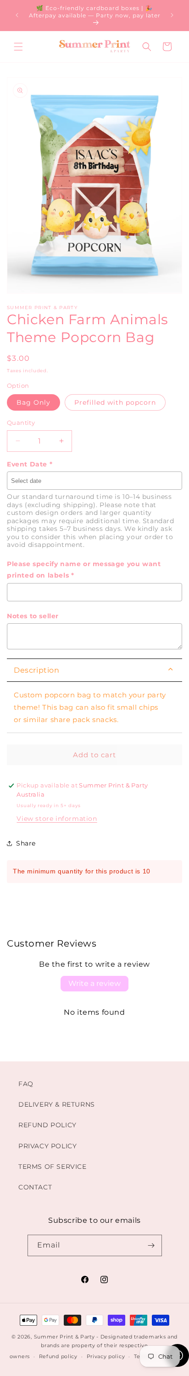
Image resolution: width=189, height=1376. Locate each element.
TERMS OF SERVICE (52, 1166)
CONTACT (35, 1187)
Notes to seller (33, 616)
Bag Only (33, 402)
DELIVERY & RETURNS (56, 1104)
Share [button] (26, 843)
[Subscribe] (151, 1245)
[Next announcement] (172, 15)
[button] (18, 47)
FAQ (25, 1084)
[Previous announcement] (17, 15)
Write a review (94, 983)
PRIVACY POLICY (47, 1146)
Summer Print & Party (64, 1336)
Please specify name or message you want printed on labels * (84, 569)
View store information (57, 818)
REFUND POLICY (47, 1125)
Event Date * (29, 464)
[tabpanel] (94, 707)
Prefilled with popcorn (115, 402)
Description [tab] (37, 670)
